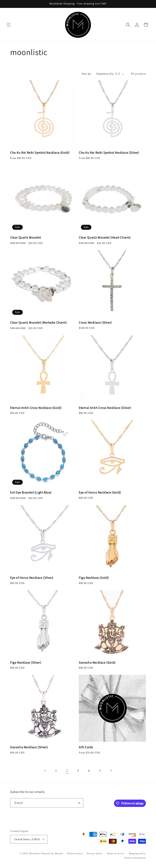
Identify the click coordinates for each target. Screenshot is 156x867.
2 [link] (67, 770)
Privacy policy (95, 853)
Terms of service (116, 853)
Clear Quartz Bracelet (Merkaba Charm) (38, 323)
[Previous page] (45, 770)
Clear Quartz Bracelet (25, 237)
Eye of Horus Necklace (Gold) (100, 492)
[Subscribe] (78, 803)
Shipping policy (137, 853)
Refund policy (75, 853)
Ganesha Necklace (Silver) (29, 747)
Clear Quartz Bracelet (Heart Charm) (105, 237)
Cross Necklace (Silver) (95, 323)
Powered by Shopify (52, 853)
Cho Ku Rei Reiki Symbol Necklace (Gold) (39, 153)
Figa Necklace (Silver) (25, 663)
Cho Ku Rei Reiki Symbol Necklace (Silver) (109, 153)
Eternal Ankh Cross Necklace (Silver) (105, 408)
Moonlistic (35, 853)
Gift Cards (86, 747)
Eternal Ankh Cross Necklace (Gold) (36, 408)
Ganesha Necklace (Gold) (97, 663)
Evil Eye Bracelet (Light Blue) (31, 492)
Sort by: (87, 73)
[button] (8, 24)
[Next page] (110, 770)
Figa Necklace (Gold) (94, 578)
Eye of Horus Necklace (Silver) (31, 578)
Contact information (135, 857)
